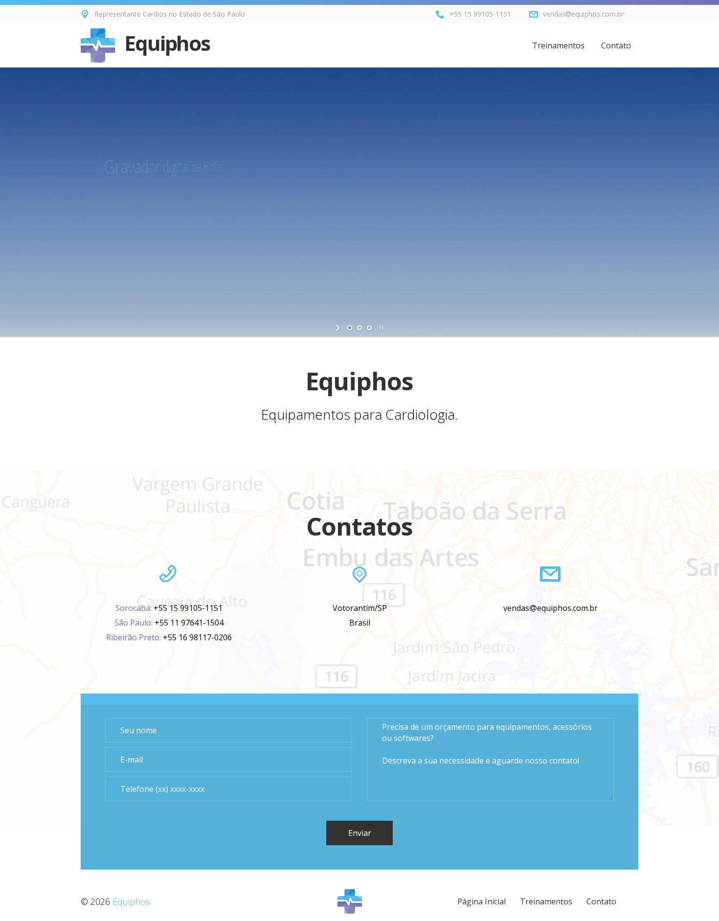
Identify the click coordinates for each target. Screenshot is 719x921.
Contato (616, 45)
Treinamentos (558, 45)
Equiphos (165, 43)
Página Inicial (481, 901)
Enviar (359, 833)
